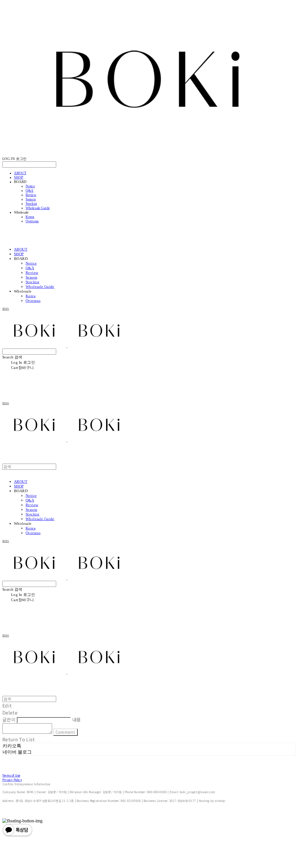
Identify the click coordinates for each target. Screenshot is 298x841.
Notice (30, 186)
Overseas (32, 221)
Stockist (31, 204)
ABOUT (20, 173)
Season (31, 199)
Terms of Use (11, 775)
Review (31, 195)
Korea (30, 217)
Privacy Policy (12, 779)
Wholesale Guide (38, 208)
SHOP (18, 177)
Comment (65, 732)
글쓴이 (9, 719)
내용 (76, 719)
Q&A (29, 191)
